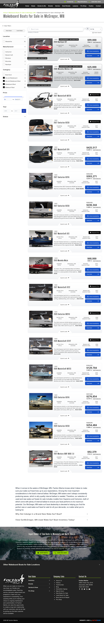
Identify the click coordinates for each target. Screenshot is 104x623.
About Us (59, 580)
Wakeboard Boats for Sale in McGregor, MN (22, 12)
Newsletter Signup (61, 589)
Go (24, 111)
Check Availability (94, 51)
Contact (98, 6)
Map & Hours (60, 591)
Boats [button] (33, 6)
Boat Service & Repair (62, 597)
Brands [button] (50, 6)
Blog (57, 587)
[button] (31, 46)
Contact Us (70, 1)
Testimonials (60, 585)
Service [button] (57, 6)
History (58, 582)
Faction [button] (91, 6)
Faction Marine (83, 580)
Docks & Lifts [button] (42, 6)
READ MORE (78, 53)
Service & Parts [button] (33, 587)
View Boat (89, 55)
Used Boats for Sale (62, 595)
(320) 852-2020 (96, 1)
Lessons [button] (75, 6)
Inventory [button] (31, 580)
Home (27, 6)
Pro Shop (59, 599)
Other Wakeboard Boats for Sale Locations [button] (21, 564)
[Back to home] (11, 4)
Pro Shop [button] (83, 6)
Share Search (97, 32)
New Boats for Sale (62, 593)
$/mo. (94, 42)
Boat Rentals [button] (66, 6)
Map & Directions (82, 1)
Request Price (95, 94)
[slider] (3, 96)
